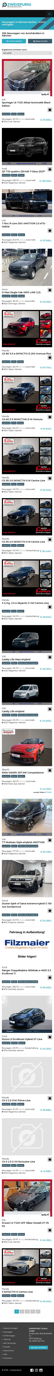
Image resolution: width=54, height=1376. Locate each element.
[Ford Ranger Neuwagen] (27, 946)
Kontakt (6, 1347)
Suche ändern (15, 41)
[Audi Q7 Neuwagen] (27, 146)
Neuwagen (7, 1332)
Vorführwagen (9, 1336)
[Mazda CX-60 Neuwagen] (27, 394)
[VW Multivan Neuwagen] (27, 817)
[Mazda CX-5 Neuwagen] (27, 1075)
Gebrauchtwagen (10, 1328)
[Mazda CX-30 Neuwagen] (27, 455)
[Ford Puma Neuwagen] (27, 1014)
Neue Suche (41, 41)
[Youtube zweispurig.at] (40, 1370)
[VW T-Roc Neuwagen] (27, 203)
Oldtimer (7, 1339)
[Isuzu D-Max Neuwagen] (27, 267)
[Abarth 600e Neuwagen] (27, 747)
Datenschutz (8, 1351)
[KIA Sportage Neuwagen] (27, 77)
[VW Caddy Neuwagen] (27, 639)
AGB (5, 1354)
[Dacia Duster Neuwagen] (27, 878)
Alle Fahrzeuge (9, 1343)
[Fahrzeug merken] (50, 110)
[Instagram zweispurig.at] (36, 1370)
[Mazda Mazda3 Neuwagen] (27, 578)
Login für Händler (40, 1347)
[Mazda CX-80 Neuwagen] (27, 328)
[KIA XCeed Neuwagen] (27, 1198)
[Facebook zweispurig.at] (31, 1370)
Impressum (7, 1358)
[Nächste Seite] (37, 1312)
